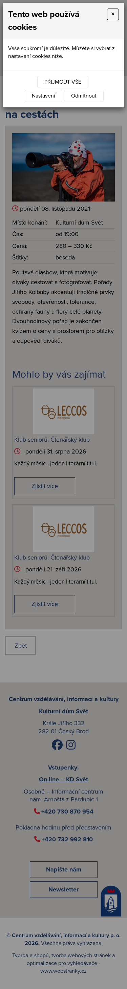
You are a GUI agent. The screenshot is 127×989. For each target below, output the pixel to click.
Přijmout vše (62, 82)
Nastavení (43, 95)
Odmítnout (84, 95)
